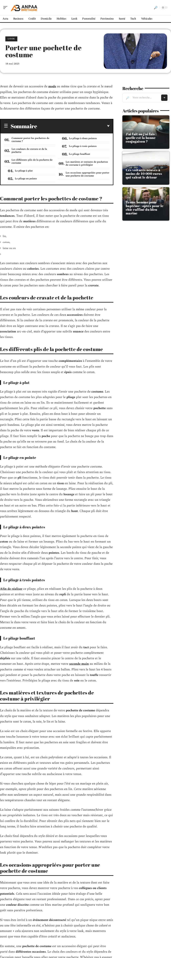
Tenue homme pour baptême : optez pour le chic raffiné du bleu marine (144, 207)
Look (11, 38)
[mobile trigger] (6, 7)
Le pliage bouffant (79, 154)
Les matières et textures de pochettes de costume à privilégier (87, 163)
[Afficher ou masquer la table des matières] (73, 126)
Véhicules (130, 165)
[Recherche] (155, 7)
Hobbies (129, 130)
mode (52, 86)
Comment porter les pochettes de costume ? (30, 139)
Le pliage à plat (24, 171)
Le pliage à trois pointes (83, 146)
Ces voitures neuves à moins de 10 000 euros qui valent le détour (144, 174)
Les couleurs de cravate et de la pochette (29, 150)
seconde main (79, 663)
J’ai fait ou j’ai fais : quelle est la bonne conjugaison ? (141, 138)
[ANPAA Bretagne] (24, 7)
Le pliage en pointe (26, 179)
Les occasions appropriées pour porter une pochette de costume (87, 174)
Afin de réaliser (11, 588)
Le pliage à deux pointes (83, 138)
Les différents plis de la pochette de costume (32, 161)
